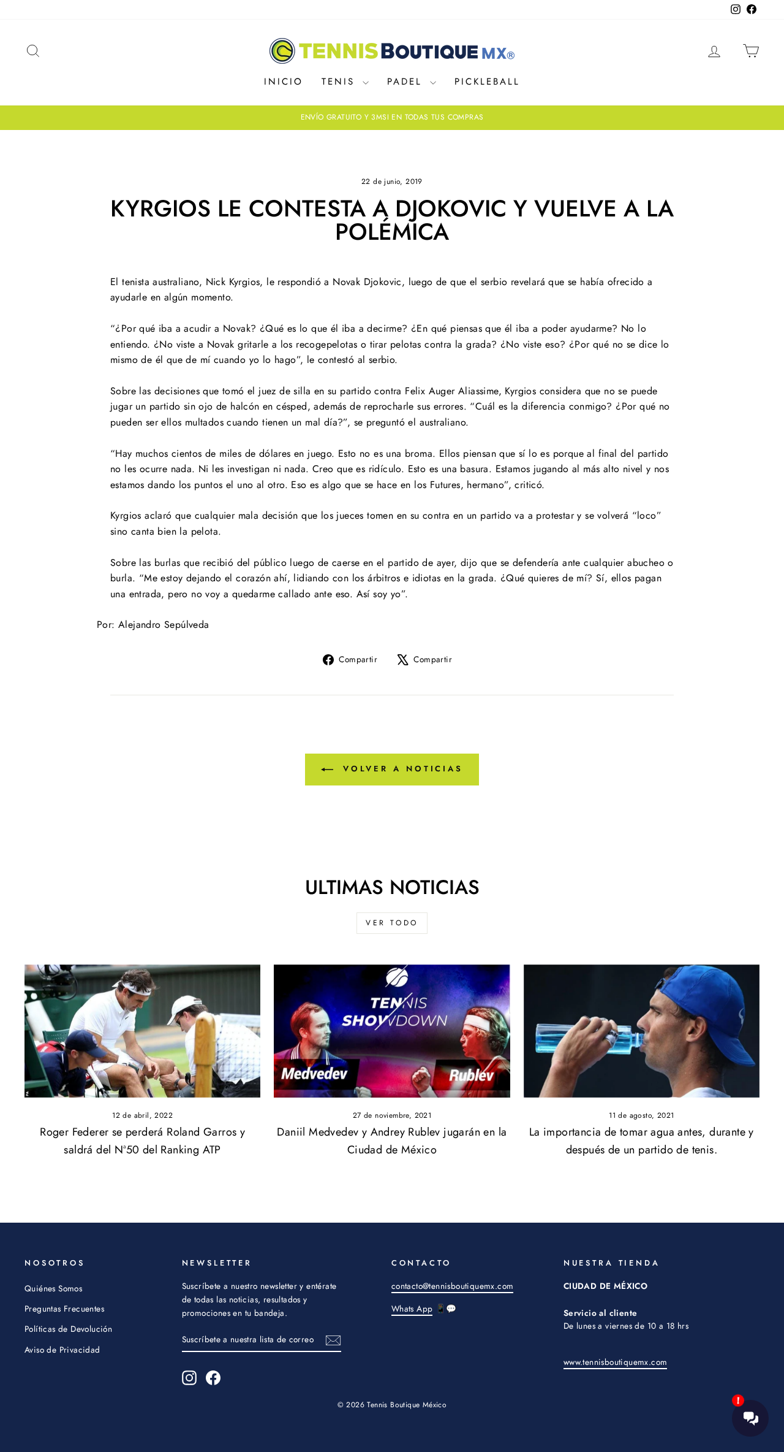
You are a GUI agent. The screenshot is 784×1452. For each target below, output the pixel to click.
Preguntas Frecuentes (64, 1308)
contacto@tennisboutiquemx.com (452, 1286)
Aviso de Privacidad (62, 1349)
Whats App (412, 1308)
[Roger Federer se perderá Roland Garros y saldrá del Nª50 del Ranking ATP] (142, 1031)
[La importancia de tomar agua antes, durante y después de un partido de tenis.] (642, 1031)
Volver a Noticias (400, 768)
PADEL (407, 81)
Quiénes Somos (53, 1288)
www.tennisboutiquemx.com (616, 1362)
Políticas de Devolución (68, 1329)
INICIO (283, 81)
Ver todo (392, 922)
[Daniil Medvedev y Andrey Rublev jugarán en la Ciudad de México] (392, 1031)
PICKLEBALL (487, 81)
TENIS (341, 81)
